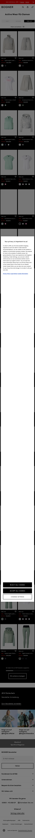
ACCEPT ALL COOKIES (17, 591)
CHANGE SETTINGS (17, 597)
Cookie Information (23, 273)
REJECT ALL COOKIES (17, 585)
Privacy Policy (6, 273)
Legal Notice (13, 273)
